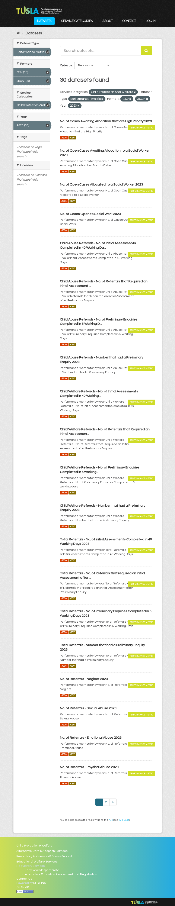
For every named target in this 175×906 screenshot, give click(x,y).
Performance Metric (141, 127)
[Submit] (146, 50)
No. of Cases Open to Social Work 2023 (90, 214)
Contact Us (24, 878)
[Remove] (135, 92)
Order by (66, 65)
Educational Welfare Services (36, 861)
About (107, 21)
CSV (72, 137)
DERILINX (39, 882)
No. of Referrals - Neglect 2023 (84, 679)
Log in (151, 21)
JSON (64, 137)
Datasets (44, 21)
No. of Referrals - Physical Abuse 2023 (89, 767)
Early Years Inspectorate (42, 870)
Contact (129, 21)
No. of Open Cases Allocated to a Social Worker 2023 (101, 184)
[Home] (18, 33)
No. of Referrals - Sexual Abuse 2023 (88, 708)
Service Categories (77, 21)
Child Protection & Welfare (34, 845)
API (111, 820)
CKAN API (22, 887)
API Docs (124, 820)
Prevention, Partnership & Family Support (44, 856)
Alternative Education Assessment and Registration (61, 874)
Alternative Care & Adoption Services (41, 850)
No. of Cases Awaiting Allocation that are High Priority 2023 (106, 121)
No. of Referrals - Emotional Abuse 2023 (91, 737)
